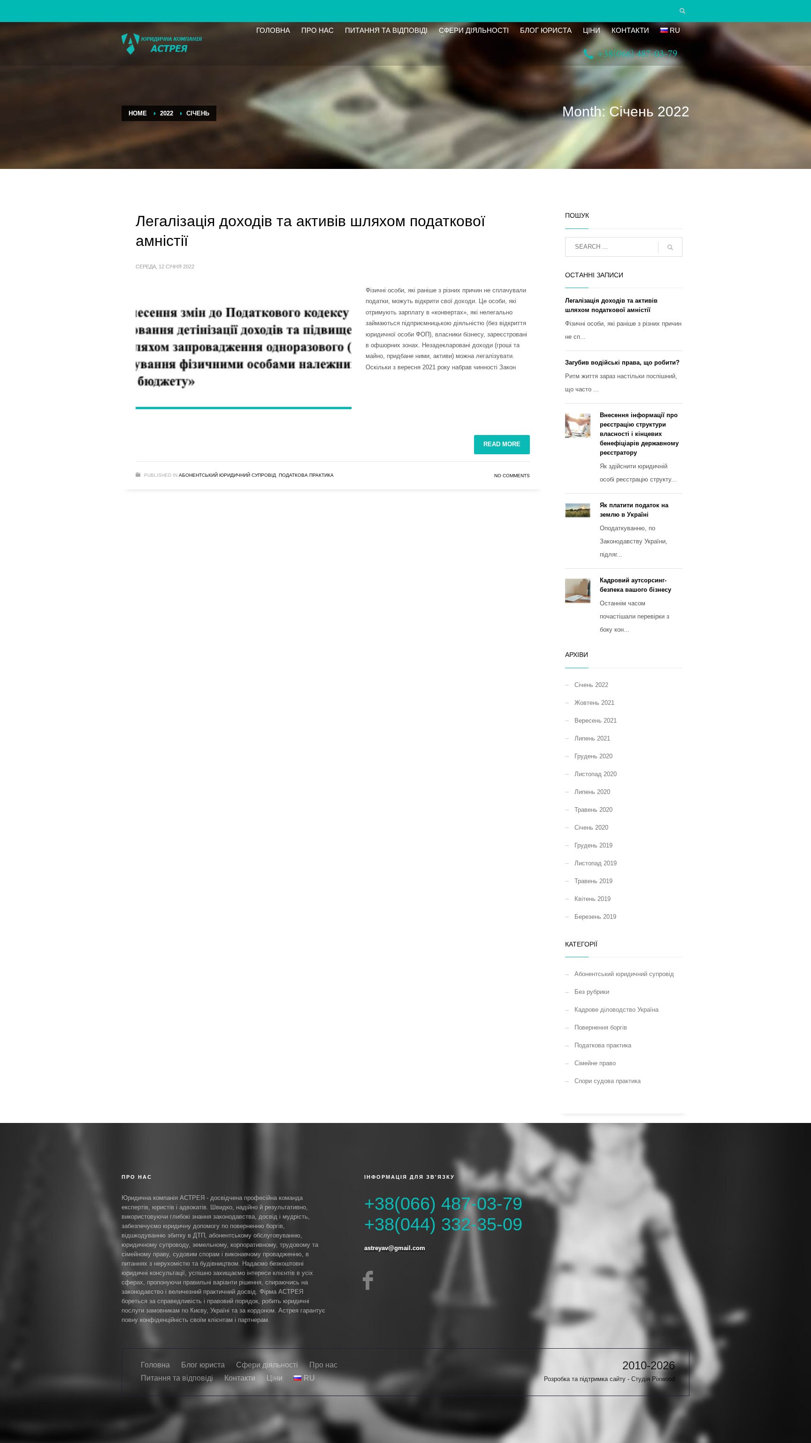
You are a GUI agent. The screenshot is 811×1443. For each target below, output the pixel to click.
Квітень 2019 (592, 898)
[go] (670, 247)
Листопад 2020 (595, 774)
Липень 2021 (592, 738)
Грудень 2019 (593, 845)
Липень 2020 (592, 791)
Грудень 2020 (593, 756)
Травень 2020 (593, 809)
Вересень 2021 (595, 720)
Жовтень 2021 (594, 702)
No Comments (512, 475)
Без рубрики (591, 991)
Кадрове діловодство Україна (616, 1009)
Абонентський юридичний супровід (227, 475)
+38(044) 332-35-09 (443, 1224)
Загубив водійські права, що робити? (622, 362)
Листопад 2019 (595, 863)
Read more (501, 444)
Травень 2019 (593, 881)
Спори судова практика (607, 1080)
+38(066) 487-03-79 (443, 1204)
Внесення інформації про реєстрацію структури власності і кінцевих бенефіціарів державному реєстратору (639, 434)
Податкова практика (306, 475)
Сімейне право (595, 1063)
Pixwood (663, 1378)
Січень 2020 (591, 827)
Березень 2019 (595, 916)
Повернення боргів (600, 1027)
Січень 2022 (591, 684)
